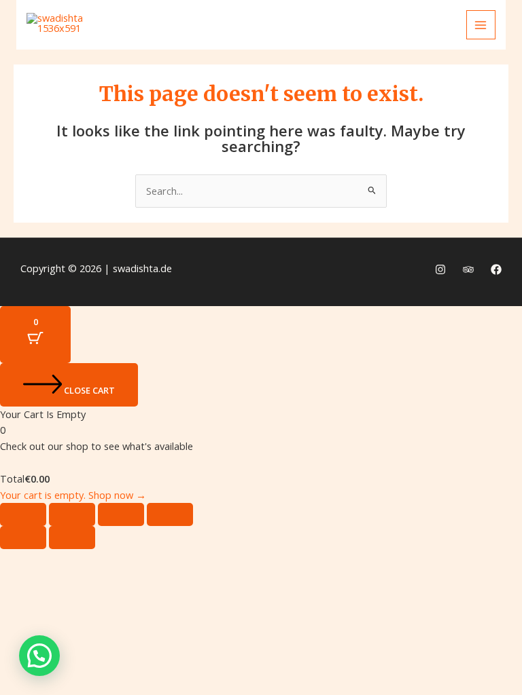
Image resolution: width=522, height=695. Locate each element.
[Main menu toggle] (481, 25)
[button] (39, 655)
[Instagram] (440, 269)
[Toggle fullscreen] (72, 514)
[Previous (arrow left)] (23, 537)
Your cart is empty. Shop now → (73, 495)
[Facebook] (496, 269)
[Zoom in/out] (23, 514)
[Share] (121, 514)
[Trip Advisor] (468, 269)
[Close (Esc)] (170, 514)
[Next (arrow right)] (72, 537)
